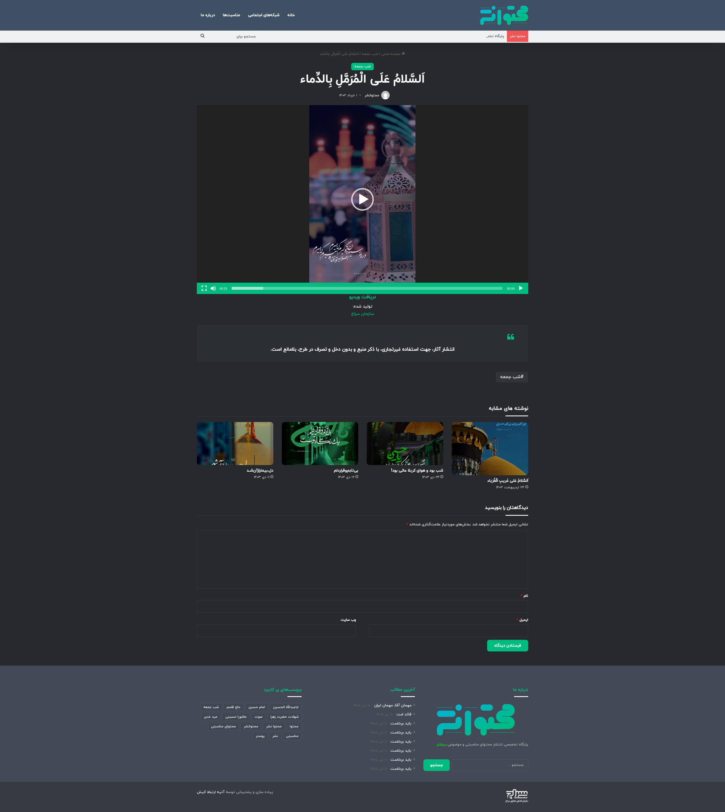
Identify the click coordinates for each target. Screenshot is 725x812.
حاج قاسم (233, 707)
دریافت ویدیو (362, 297)
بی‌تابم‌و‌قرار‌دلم (346, 470)
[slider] (367, 288)
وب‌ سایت (348, 620)
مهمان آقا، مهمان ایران (392, 705)
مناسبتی (292, 736)
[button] (362, 199)
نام (524, 595)
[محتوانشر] (504, 15)
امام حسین (256, 707)
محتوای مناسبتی (223, 726)
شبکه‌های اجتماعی (264, 15)
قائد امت (403, 714)
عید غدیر (211, 717)
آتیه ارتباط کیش (211, 792)
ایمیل (522, 620)
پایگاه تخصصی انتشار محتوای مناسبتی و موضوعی (463, 36)
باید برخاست (401, 723)
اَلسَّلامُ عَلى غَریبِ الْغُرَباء (507, 480)
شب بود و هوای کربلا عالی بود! (417, 470)
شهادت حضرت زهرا (284, 717)
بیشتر (441, 744)
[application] (362, 199)
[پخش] (521, 288)
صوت (259, 717)
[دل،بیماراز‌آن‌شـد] (235, 443)
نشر (275, 736)
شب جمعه (370, 54)
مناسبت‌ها (231, 15)
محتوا (294, 726)
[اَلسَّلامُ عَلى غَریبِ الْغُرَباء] (490, 448)
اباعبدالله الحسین (285, 707)
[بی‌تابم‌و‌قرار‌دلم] (320, 443)
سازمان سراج (362, 314)
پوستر (260, 736)
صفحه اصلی (391, 54)
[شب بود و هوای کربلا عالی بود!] (405, 443)
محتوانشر (372, 95)
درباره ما (208, 15)
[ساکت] (213, 288)
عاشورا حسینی (236, 717)
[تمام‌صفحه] (204, 288)
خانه (291, 15)
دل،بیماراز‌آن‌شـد (260, 470)
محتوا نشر (274, 726)
